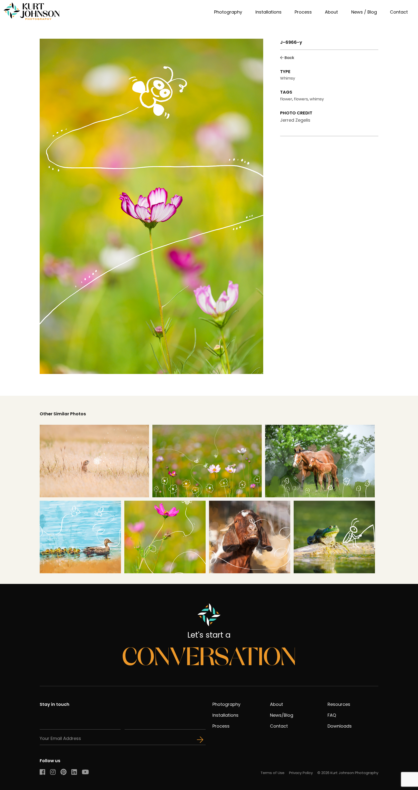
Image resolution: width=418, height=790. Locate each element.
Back (289, 57)
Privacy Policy (301, 772)
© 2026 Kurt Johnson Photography (347, 772)
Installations (268, 12)
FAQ (332, 715)
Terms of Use (272, 772)
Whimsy (287, 78)
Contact (399, 12)
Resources (339, 704)
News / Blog (364, 12)
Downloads (340, 726)
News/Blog (281, 715)
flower (286, 99)
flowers (301, 99)
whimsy (317, 99)
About (331, 12)
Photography (228, 12)
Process (303, 12)
